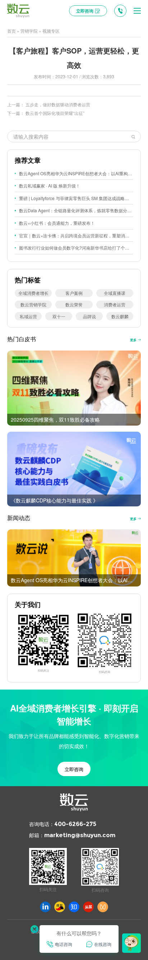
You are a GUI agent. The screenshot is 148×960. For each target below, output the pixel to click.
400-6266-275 (75, 824)
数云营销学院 (33, 304)
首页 (11, 31)
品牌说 (89, 316)
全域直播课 (114, 293)
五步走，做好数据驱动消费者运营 (58, 104)
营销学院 (29, 31)
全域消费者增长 (33, 293)
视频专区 (51, 31)
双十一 (58, 316)
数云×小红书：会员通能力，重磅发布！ (57, 223)
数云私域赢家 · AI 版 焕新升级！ (49, 185)
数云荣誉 (74, 304)
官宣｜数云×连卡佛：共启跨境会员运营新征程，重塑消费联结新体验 (76, 235)
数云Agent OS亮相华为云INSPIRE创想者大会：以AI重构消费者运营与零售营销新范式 (76, 173)
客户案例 (74, 293)
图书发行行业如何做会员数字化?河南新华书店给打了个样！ (76, 248)
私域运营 (28, 316)
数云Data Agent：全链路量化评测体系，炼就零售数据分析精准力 (76, 210)
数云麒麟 (120, 316)
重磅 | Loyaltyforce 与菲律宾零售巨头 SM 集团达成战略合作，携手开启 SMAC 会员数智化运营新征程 (76, 198)
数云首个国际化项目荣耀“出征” (55, 113)
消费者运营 (114, 304)
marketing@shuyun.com (79, 835)
